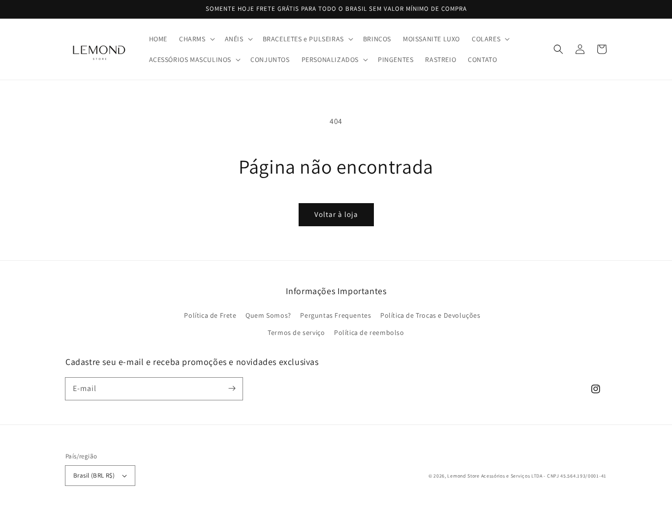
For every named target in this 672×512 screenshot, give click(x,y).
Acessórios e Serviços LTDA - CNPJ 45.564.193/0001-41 (544, 476)
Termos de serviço (296, 332)
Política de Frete (210, 315)
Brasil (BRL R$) (94, 475)
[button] (196, 39)
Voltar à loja (336, 214)
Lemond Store (463, 476)
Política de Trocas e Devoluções (430, 315)
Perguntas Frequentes (335, 315)
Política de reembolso (369, 332)
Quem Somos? (268, 315)
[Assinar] (232, 388)
